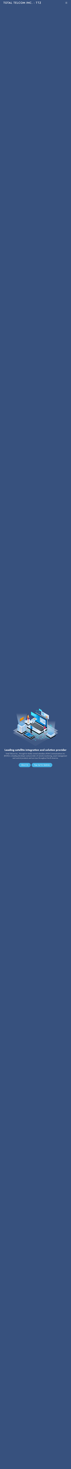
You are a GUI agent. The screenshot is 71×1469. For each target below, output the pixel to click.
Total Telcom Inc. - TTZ (22, 3)
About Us (24, 765)
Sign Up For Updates (42, 765)
